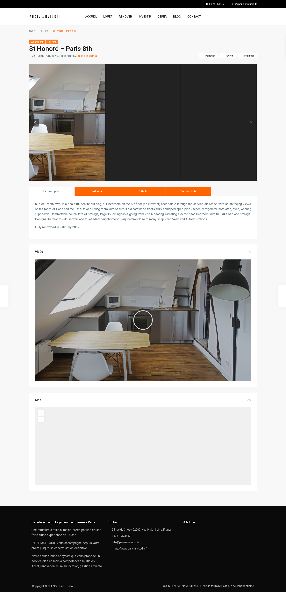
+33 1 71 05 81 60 (215, 4)
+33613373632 (121, 535)
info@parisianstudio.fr (125, 542)
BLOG (177, 16)
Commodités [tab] (189, 191)
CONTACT (194, 16)
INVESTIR (145, 16)
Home (32, 30)
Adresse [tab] (97, 191)
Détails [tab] (143, 191)
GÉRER (162, 16)
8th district (90, 55)
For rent (44, 30)
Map (38, 400)
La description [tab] (52, 191)
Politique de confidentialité (237, 586)
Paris (79, 55)
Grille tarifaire (212, 586)
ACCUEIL (91, 16)
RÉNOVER (125, 16)
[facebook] (33, 4)
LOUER (107, 16)
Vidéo (39, 252)
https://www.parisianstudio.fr (130, 548)
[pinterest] (41, 4)
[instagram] (49, 4)
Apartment (37, 41)
